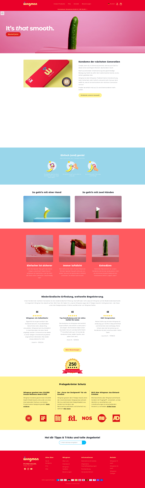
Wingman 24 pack (114, 467)
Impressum (66, 464)
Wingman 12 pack (114, 462)
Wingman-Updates (65, 468)
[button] (121, 4)
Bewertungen (67, 472)
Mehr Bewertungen (72, 350)
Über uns (65, 461)
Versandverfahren (87, 472)
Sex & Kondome (48, 462)
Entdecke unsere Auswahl (90, 95)
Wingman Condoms (72, 483)
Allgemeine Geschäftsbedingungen (89, 465)
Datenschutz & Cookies (88, 461)
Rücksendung (86, 469)
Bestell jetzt (13, 34)
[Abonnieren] (84, 442)
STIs (46, 466)
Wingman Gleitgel (113, 472)
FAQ (46, 469)
